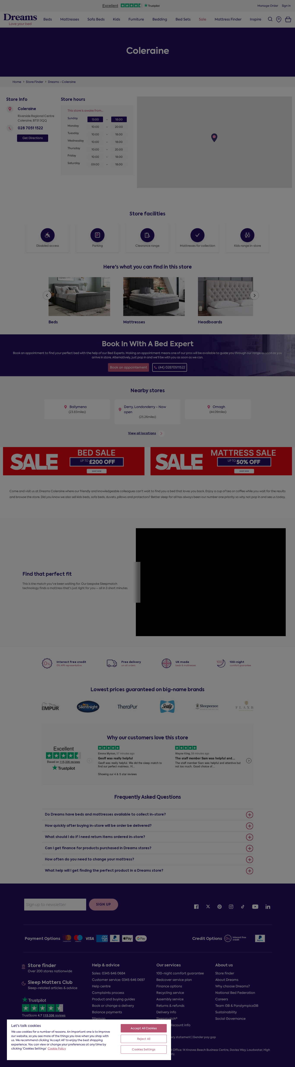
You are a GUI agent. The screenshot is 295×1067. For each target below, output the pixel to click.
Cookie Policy (57, 1048)
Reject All (143, 1039)
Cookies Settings (143, 1049)
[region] (89, 1039)
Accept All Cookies (144, 1028)
